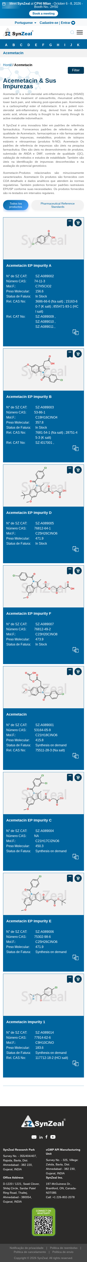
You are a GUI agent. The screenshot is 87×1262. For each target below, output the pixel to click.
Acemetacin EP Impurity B (29, 397)
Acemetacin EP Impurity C (29, 820)
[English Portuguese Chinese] (25, 22)
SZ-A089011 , (45, 326)
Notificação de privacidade (27, 1247)
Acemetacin (16, 714)
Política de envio (62, 1252)
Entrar (65, 22)
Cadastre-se (49, 22)
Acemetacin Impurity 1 (25, 1022)
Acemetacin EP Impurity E (28, 921)
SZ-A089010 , (45, 321)
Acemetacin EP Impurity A (28, 266)
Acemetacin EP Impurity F (28, 613)
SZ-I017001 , (44, 442)
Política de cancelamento (30, 1252)
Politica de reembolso (63, 1247)
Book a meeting (44, 13)
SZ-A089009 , (45, 316)
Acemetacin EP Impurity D (29, 513)
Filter (76, 70)
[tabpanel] (43, 9)
